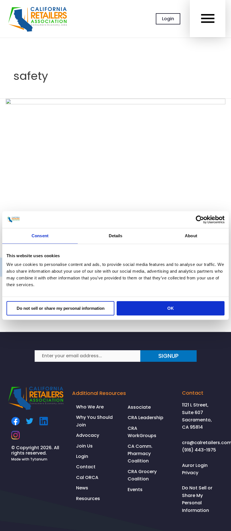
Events (135, 489)
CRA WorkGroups (142, 432)
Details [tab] (116, 235)
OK (170, 308)
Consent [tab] (40, 235)
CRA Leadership (145, 417)
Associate (139, 407)
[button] (168, 356)
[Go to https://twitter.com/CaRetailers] (29, 421)
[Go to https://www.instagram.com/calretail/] (15, 435)
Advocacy (87, 435)
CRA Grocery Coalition (142, 475)
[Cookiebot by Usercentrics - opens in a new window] (200, 219)
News (82, 488)
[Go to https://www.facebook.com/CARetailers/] (15, 421)
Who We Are (90, 407)
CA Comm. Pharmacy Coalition (140, 453)
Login (82, 456)
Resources (88, 498)
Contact (85, 467)
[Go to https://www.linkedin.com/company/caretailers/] (43, 421)
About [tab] (191, 235)
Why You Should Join (94, 421)
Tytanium (38, 459)
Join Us (84, 446)
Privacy (190, 472)
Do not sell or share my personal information (61, 308)
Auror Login (195, 465)
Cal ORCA (87, 477)
